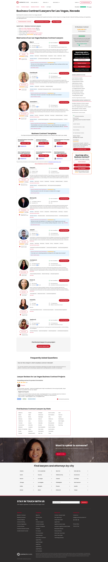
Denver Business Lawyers (77, 85)
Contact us (75, 515)
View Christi (23, 311)
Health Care (60, 55)
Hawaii (29, 412)
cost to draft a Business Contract (28, 28)
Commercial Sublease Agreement (61, 309)
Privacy (51, 243)
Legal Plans (38, 544)
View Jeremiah (23, 113)
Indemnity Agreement (52, 330)
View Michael (23, 210)
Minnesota (40, 414)
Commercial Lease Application (43, 58)
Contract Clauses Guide (59, 515)
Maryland (30, 431)
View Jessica (23, 331)
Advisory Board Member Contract (36, 309)
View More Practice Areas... (35, 117)
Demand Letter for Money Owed (55, 58)
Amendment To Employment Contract (44, 89)
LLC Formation (39, 551)
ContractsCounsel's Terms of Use (54, 161)
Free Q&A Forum (58, 517)
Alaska (19, 414)
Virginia (60, 416)
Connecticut (21, 425)
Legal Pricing (38, 546)
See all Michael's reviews (35, 224)
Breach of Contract (21, 515)
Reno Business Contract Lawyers (79, 108)
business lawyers (32, 31)
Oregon (50, 421)
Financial (36, 115)
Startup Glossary (58, 530)
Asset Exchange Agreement (63, 247)
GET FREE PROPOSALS (85, 2)
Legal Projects (39, 548)
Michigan (40, 412)
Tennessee (50, 431)
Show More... (32, 53)
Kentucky (30, 425)
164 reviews (38, 34)
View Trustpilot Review (82, 43)
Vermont (60, 414)
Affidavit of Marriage (45, 273)
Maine (29, 429)
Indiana (30, 419)
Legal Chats (57, 522)
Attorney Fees (39, 517)
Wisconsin (60, 423)
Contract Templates (40, 526)
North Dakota (51, 414)
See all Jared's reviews (35, 255)
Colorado (20, 423)
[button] (27, 471)
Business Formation (21, 517)
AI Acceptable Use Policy (42, 185)
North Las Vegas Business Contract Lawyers (81, 106)
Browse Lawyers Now (43, 346)
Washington (61, 419)
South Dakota (51, 429)
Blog (37, 519)
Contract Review (20, 526)
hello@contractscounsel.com (79, 517)
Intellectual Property (43, 55)
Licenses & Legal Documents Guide (62, 526)
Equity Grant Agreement (43, 330)
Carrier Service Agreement (51, 293)
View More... (32, 60)
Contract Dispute (21, 519)
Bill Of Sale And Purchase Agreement (54, 185)
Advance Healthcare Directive (35, 273)
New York (40, 433)
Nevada (42, 6)
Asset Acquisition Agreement (52, 247)
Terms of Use (76, 526)
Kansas (30, 423)
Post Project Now (82, 149)
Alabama (20, 412)
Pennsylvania (51, 423)
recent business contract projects (35, 33)
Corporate (65, 115)
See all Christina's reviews (35, 96)
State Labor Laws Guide (59, 533)
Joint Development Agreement (63, 330)
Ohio (49, 416)
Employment (50, 55)
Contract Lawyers (25, 6)
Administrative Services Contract (52, 215)
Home (17, 6)
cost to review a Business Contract (28, 30)
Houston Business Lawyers (77, 86)
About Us (38, 515)
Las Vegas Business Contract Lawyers (80, 105)
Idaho (29, 414)
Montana (40, 421)
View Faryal (24, 179)
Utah (59, 412)
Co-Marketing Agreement (63, 215)
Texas (49, 433)
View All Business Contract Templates (44, 163)
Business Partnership (34, 330)
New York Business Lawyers (78, 90)
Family (55, 55)
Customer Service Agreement (43, 119)
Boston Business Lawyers (77, 79)
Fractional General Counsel (23, 528)
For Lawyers (38, 530)
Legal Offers (38, 539)
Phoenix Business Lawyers (77, 92)
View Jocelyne (23, 272)
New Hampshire (41, 427)
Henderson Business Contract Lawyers (80, 103)
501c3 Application (33, 293)
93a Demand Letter (41, 215)
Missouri (40, 419)
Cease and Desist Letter (56, 89)
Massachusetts (31, 433)
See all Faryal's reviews (35, 192)
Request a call (61, 454)
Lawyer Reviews (39, 535)
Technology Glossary (59, 537)
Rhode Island (51, 425)
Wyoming (60, 425)
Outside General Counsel (22, 530)
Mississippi (40, 416)
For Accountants (39, 533)
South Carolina (51, 427)
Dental (64, 55)
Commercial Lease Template (48, 309)
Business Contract (35, 6)
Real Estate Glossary (58, 528)
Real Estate (37, 55)
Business (31, 55)
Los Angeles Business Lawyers (78, 88)
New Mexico (41, 431)
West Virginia (61, 421)
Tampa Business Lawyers (77, 95)
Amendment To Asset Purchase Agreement (37, 247)
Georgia (20, 433)
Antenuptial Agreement (55, 273)
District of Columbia (22, 429)
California (20, 421)
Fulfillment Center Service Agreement (56, 119)
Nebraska (40, 423)
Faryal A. (23, 385)
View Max (23, 54)
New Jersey (40, 429)
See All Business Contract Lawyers (78, 112)
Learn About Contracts (41, 537)
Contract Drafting (21, 522)
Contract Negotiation (21, 524)
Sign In (77, 2)
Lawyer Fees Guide (58, 519)
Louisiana (30, 427)
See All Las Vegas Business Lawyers (79, 97)
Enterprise (38, 528)
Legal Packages (39, 542)
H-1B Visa (65, 119)
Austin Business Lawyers (77, 78)
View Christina (23, 84)
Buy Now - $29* (25, 143)
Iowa (29, 421)
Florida (19, 431)
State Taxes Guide (58, 535)
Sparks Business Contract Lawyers (79, 110)
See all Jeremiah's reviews (36, 128)
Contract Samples (40, 524)
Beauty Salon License (41, 293)
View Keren (24, 291)
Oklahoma (50, 419)
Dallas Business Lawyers (77, 83)
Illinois (29, 416)
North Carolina (51, 412)
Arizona (20, 416)
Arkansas (20, 419)
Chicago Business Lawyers (77, 81)
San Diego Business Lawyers (78, 93)
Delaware (20, 427)
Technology (52, 115)
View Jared (24, 241)
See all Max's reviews (35, 67)
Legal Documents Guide (59, 524)
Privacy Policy (76, 524)
